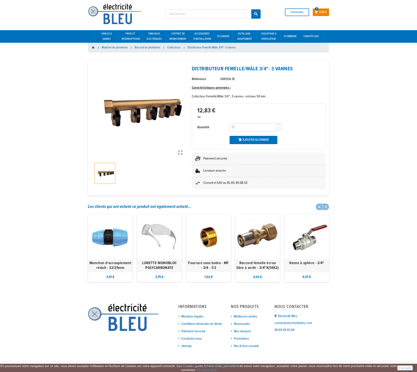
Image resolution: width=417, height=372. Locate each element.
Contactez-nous (191, 338)
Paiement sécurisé (193, 331)
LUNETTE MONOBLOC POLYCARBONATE (159, 265)
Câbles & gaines (106, 36)
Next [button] (326, 207)
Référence (199, 79)
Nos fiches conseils (246, 346)
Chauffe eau (311, 36)
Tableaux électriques (154, 36)
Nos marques (242, 331)
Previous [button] (319, 207)
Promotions (241, 338)
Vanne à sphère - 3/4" (306, 263)
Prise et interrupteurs (131, 36)
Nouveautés (242, 324)
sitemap (186, 346)
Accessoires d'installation (202, 36)
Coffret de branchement (178, 36)
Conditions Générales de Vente (201, 324)
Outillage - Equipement (244, 36)
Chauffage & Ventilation (268, 36)
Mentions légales (192, 316)
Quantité (203, 127)
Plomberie (290, 36)
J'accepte (405, 368)
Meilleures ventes (245, 316)
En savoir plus (206, 370)
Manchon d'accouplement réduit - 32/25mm (110, 265)
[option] (110, 248)
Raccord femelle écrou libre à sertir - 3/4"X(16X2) (258, 265)
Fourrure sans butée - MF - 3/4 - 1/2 (208, 265)
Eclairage (223, 36)
